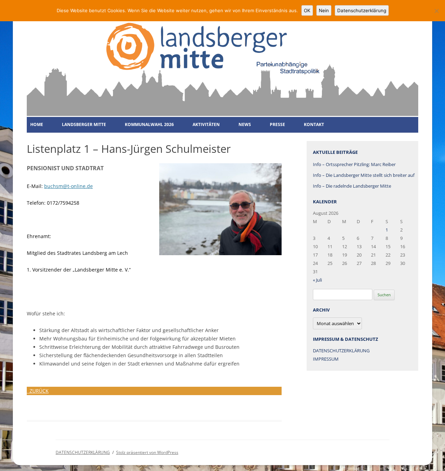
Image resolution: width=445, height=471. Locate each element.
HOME (36, 124)
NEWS (244, 124)
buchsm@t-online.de (68, 186)
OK (307, 10)
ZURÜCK (38, 390)
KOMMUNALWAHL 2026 (149, 124)
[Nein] (436, 10)
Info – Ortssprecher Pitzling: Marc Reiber (354, 164)
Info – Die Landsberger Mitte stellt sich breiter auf (363, 175)
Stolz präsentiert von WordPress (147, 452)
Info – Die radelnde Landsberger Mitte (352, 186)
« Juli (317, 280)
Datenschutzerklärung (361, 10)
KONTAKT (314, 124)
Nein (324, 10)
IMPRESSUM (326, 359)
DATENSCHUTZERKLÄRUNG (341, 350)
